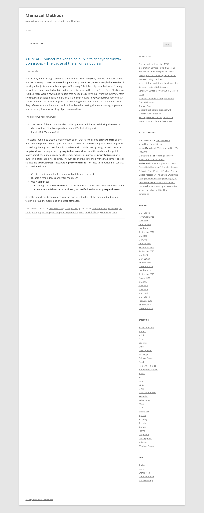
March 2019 (144, 297)
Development (145, 350)
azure (34, 212)
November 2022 (146, 216)
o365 (81, 212)
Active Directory (56, 208)
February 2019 (145, 300)
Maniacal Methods (45, 15)
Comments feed (146, 476)
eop (39, 212)
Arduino (142, 335)
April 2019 (143, 293)
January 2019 (145, 304)
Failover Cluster (146, 358)
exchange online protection (65, 212)
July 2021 (143, 235)
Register (142, 465)
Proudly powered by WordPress (39, 499)
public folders (91, 212)
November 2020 (146, 247)
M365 (141, 388)
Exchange (75, 208)
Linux (141, 384)
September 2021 (146, 232)
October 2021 (145, 228)
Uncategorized (145, 438)
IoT (140, 377)
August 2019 (144, 277)
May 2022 (143, 220)
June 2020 (143, 255)
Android (142, 331)
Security (142, 423)
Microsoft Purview (147, 392)
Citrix (141, 346)
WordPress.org (146, 480)
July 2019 (143, 281)
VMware (142, 442)
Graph (142, 362)
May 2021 (143, 239)
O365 (141, 404)
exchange (46, 212)
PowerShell (144, 411)
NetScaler (143, 396)
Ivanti (141, 381)
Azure (67, 208)
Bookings (143, 342)
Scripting (143, 419)
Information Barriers (148, 369)
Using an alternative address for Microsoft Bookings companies (158, 190)
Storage (142, 426)
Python (142, 415)
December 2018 (146, 308)
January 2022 (145, 224)
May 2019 (143, 289)
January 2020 (145, 262)
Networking (144, 400)
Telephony (144, 434)
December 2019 (146, 266)
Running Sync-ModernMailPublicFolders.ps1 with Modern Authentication (155, 110)
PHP (141, 407)
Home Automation (148, 365)
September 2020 (146, 251)
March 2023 (144, 213)
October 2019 (145, 270)
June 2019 (143, 285)
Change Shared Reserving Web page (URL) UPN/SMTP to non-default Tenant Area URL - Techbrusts (158, 182)
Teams (142, 430)
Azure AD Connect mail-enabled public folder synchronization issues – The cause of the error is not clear (73, 61)
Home (28, 30)
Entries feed (144, 472)
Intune (142, 373)
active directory (99, 208)
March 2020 (144, 258)
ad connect (113, 208)
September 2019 (146, 274)
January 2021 (145, 243)
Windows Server (146, 446)
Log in (141, 468)
